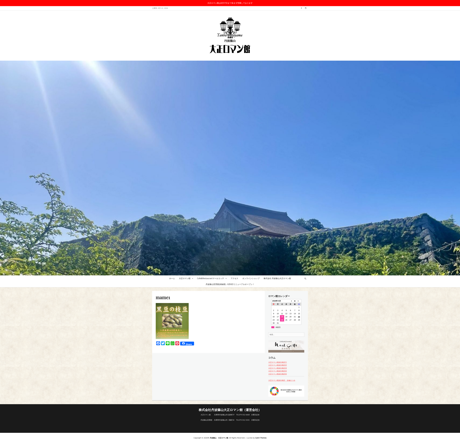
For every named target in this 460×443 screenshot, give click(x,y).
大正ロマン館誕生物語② (277, 365)
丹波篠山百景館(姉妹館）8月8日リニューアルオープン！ (230, 284)
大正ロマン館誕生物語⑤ (277, 374)
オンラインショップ (251, 278)
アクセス (234, 278)
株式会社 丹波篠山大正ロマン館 (277, 278)
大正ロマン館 (184, 278)
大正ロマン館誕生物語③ (277, 368)
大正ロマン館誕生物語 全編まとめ (281, 380)
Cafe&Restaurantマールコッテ (210, 278)
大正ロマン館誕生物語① (277, 362)
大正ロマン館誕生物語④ (277, 371)
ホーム (172, 278)
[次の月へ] (299, 300)
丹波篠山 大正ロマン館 (219, 438)
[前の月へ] (290, 300)
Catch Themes (261, 438)
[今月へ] (295, 300)
